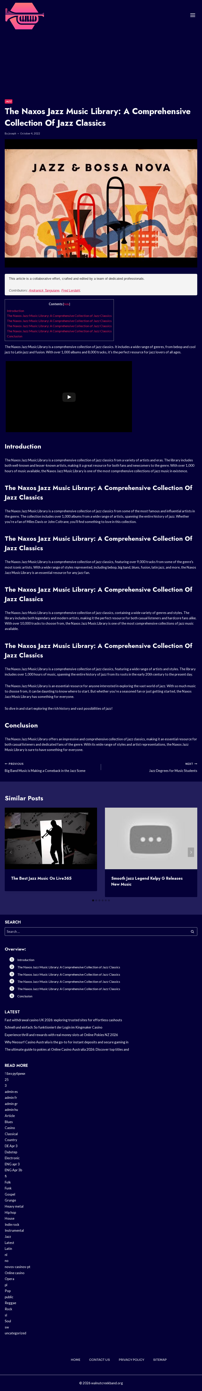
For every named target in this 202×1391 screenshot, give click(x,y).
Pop (8, 1291)
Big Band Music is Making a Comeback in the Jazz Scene (45, 767)
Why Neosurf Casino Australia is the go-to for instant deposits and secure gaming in (66, 1042)
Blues (9, 1122)
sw (7, 1327)
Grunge (10, 1200)
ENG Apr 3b (13, 1170)
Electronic (12, 1158)
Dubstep (11, 1152)
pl (6, 1285)
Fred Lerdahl (70, 290)
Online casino (14, 1273)
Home (75, 1360)
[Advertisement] (101, 60)
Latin (8, 1248)
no (6, 1261)
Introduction (15, 311)
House (9, 1218)
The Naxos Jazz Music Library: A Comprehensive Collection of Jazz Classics (59, 315)
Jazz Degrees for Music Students (173, 767)
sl (6, 1315)
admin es (11, 1092)
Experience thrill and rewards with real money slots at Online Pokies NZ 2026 (61, 1035)
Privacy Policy (131, 1360)
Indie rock (12, 1224)
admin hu (11, 1110)
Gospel (10, 1194)
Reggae (10, 1303)
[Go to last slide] (11, 852)
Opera (9, 1279)
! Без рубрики (15, 1073)
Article (10, 1116)
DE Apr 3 (11, 1146)
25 (7, 1080)
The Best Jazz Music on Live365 (41, 878)
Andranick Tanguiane (44, 290)
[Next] (191, 852)
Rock (8, 1309)
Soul (8, 1321)
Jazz (9, 101)
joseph (12, 133)
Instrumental (14, 1230)
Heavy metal (14, 1206)
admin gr (11, 1104)
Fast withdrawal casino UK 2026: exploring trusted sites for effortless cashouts (63, 1020)
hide (66, 304)
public (9, 1297)
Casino (10, 1128)
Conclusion (14, 336)
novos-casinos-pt (17, 1267)
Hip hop (10, 1212)
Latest (9, 1243)
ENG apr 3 (12, 1164)
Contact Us (99, 1360)
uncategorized (15, 1333)
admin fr (11, 1097)
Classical (11, 1134)
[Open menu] (192, 15)
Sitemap (160, 1360)
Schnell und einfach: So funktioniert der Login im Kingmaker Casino (53, 1027)
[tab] (93, 900)
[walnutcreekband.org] (24, 15)
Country (11, 1140)
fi (6, 1176)
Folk (8, 1182)
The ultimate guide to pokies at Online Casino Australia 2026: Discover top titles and (67, 1049)
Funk (8, 1188)
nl (6, 1255)
